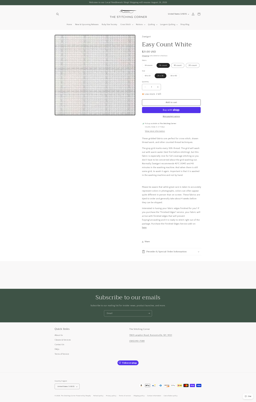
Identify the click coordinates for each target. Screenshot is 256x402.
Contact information (154, 396)
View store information (155, 131)
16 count (163, 65)
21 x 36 (160, 76)
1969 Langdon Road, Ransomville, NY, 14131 (150, 335)
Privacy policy (111, 396)
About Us (59, 335)
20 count (193, 65)
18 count (178, 65)
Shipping (145, 56)
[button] (58, 14)
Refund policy (98, 396)
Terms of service (125, 396)
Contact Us (59, 345)
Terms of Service (62, 354)
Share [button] (147, 242)
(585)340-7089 (137, 341)
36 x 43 (175, 76)
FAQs (57, 349)
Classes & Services (63, 340)
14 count (150, 66)
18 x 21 (149, 76)
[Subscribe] (149, 313)
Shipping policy (139, 396)
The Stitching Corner (68, 396)
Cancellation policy (170, 396)
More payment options (171, 116)
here (144, 227)
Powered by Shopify (83, 396)
